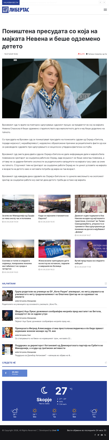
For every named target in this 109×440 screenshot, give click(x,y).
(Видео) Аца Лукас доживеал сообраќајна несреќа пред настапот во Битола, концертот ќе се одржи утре (58, 312)
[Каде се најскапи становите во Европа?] (54, 204)
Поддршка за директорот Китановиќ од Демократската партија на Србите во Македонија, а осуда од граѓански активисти (59, 346)
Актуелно (23, 301)
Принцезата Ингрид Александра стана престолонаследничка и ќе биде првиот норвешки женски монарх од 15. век (59, 329)
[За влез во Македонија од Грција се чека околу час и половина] (18, 204)
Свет (29, 335)
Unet (54, 430)
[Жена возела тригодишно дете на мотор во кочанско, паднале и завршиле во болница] (54, 249)
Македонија (31, 301)
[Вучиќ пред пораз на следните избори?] (91, 249)
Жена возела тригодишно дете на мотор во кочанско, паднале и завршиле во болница (53, 263)
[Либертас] (15, 10)
